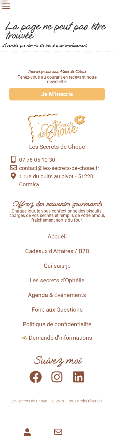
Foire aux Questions (57, 309)
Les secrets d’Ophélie (57, 280)
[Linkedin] (78, 377)
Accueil (57, 236)
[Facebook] (35, 377)
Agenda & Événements (57, 295)
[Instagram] (57, 377)
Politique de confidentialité (57, 324)
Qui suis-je (57, 265)
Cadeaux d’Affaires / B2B (57, 251)
